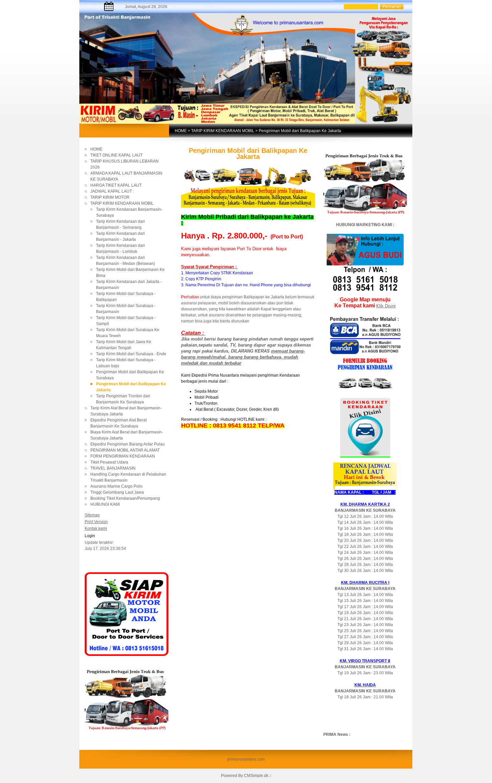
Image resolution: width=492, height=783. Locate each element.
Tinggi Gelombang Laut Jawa (117, 492)
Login (90, 535)
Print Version (96, 521)
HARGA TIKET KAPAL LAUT (116, 185)
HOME (181, 130)
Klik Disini (386, 305)
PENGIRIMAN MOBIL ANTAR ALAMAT (125, 450)
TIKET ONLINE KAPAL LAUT (117, 155)
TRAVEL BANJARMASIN (113, 468)
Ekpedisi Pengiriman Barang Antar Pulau (127, 444)
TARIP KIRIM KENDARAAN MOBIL (222, 130)
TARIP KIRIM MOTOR (110, 197)
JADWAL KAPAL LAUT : (112, 191)
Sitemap (92, 515)
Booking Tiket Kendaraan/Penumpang (129, 498)
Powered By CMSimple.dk (244, 775)
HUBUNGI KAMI (105, 504)
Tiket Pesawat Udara (109, 462)
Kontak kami (96, 528)
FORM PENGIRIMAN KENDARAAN (122, 456)
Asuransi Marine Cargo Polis (116, 486)
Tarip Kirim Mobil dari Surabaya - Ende (131, 354)
